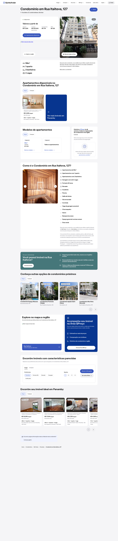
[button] (33, 108)
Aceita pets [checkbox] (28, 378)
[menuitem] (58, 2)
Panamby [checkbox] (28, 375)
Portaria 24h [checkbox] (36, 375)
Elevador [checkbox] (43, 375)
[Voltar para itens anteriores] (25, 186)
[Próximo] (96, 309)
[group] (33, 108)
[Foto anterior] (25, 101)
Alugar (57, 2)
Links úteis (95, 2)
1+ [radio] (65, 375)
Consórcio (88, 2)
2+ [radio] (68, 375)
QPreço (80, 2)
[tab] (26, 367)
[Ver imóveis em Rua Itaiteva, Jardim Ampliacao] (27, 41)
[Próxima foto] (41, 101)
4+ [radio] (75, 375)
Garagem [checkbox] (50, 375)
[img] (29, 291)
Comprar (65, 2)
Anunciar (73, 2)
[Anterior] (91, 309)
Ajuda (102, 2)
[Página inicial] (9, 2)
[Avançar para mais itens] (55, 186)
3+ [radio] (72, 375)
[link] (87, 371)
